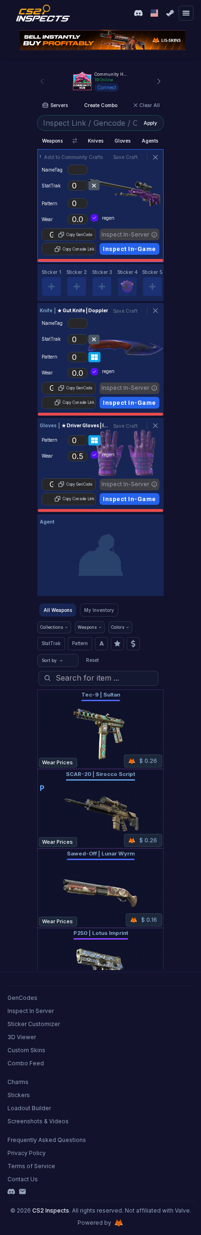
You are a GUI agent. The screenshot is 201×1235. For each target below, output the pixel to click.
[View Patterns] (94, 357)
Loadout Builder (29, 1108)
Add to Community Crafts (73, 157)
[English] (154, 13)
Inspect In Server (30, 1010)
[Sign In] (170, 13)
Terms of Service (31, 1166)
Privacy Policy (26, 1152)
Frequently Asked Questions (46, 1139)
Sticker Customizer (33, 1023)
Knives (95, 141)
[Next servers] (159, 81)
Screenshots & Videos (38, 1121)
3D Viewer (21, 1037)
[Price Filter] (133, 643)
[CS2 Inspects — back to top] (43, 13)
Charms (18, 1081)
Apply (150, 123)
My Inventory (99, 610)
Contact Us (22, 1179)
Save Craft (125, 157)
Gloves (122, 141)
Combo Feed (25, 1063)
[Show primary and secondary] (74, 140)
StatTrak (51, 643)
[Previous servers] (42, 81)
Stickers (18, 1095)
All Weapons (57, 610)
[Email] (22, 1191)
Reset (92, 660)
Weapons (52, 141)
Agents (150, 141)
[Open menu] (186, 13)
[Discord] (11, 1191)
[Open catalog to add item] (100, 557)
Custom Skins (26, 1050)
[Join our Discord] (138, 13)
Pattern (80, 643)
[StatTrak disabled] (94, 185)
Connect (106, 87)
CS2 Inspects (50, 1210)
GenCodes (22, 997)
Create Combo (100, 105)
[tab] (51, 282)
